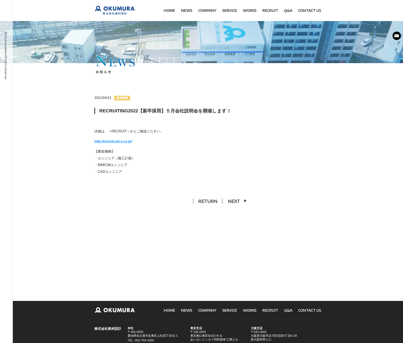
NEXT (234, 201)
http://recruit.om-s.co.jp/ (113, 141)
